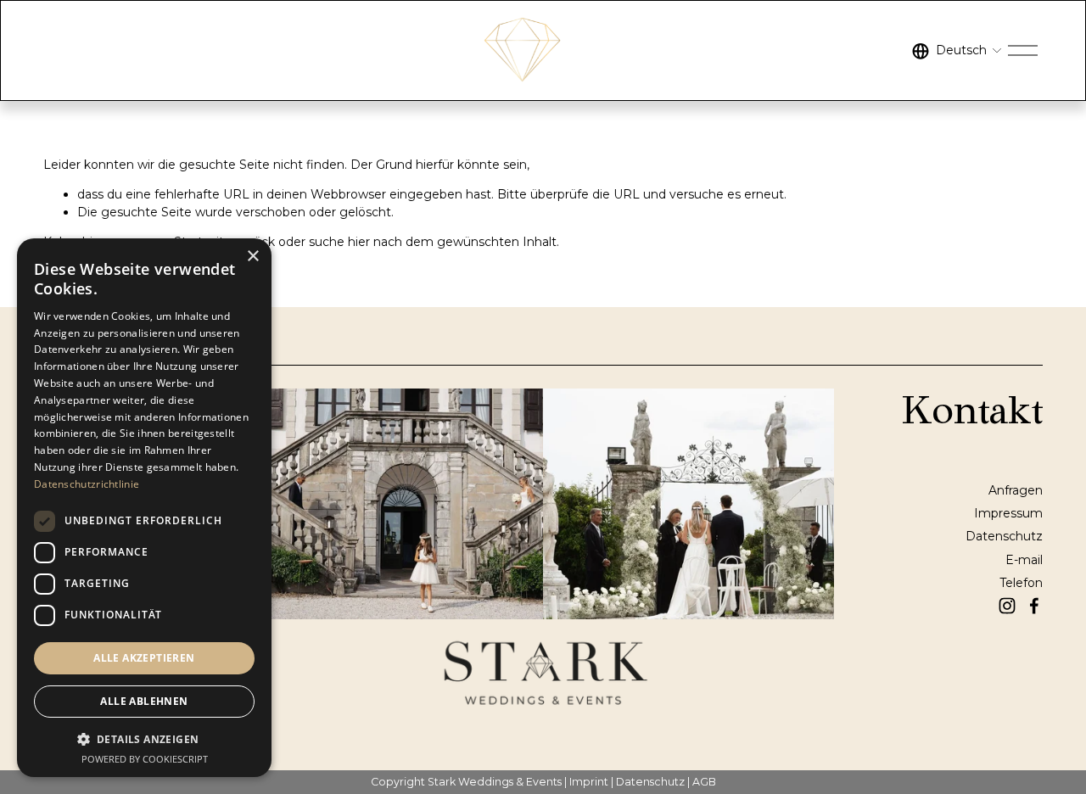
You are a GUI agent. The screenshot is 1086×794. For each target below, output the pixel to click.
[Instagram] (1007, 605)
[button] (144, 738)
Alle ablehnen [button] (144, 701)
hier (359, 241)
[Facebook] (1034, 605)
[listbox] (957, 51)
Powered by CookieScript (144, 758)
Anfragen (1015, 490)
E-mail (1024, 560)
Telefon (1021, 582)
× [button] (252, 256)
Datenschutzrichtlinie (86, 484)
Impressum (1008, 513)
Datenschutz (1004, 536)
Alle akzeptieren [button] (143, 658)
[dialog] (144, 507)
